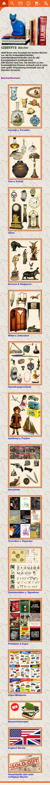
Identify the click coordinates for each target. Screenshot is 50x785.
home (4, 3)
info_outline (28, 3)
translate (46, 3)
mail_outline (20, 3)
